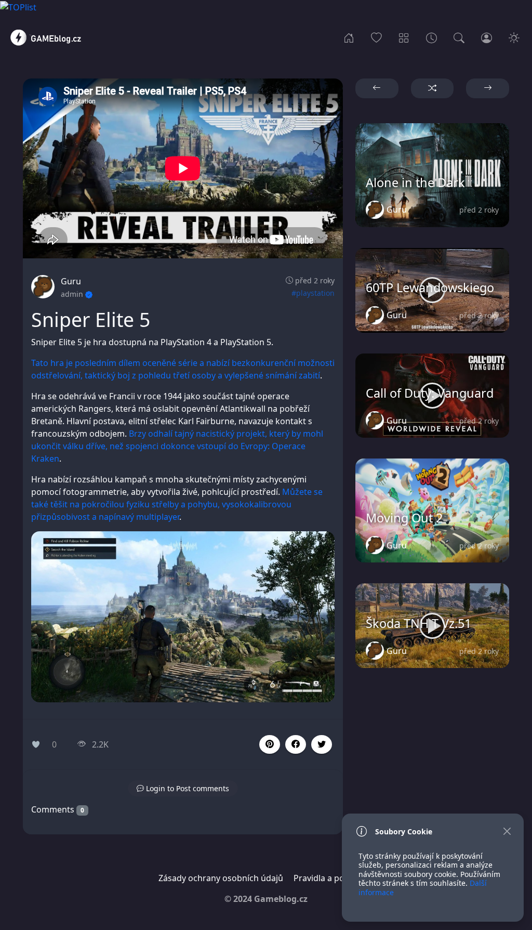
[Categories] (404, 37)
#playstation (313, 293)
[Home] (348, 37)
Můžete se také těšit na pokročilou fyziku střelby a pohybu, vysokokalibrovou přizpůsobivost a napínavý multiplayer (177, 504)
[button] (295, 744)
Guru (71, 281)
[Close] (506, 831)
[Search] (459, 37)
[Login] (486, 37)
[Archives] (431, 37)
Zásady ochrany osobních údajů (220, 878)
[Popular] (376, 37)
